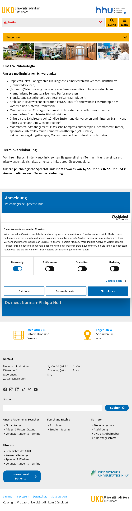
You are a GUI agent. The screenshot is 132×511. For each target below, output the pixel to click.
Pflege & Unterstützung (20, 429)
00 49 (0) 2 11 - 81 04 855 (63, 372)
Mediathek (35, 330)
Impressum (22, 496)
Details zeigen (114, 280)
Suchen (115, 408)
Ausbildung (101, 429)
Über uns (8, 445)
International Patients (20, 476)
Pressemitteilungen (18, 455)
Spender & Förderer (18, 459)
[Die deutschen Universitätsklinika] (110, 473)
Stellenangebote (104, 425)
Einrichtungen (14, 425)
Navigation (13, 37)
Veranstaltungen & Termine (23, 433)
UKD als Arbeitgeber (106, 433)
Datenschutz (40, 496)
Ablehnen (24, 291)
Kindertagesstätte (105, 437)
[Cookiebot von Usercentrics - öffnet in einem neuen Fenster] (114, 217)
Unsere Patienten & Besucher (21, 419)
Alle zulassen (107, 291)
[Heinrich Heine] (98, 10)
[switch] (49, 268)
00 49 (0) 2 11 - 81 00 (65, 366)
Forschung (56, 425)
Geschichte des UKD (18, 451)
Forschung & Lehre (58, 419)
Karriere (96, 419)
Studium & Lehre (60, 429)
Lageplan (102, 330)
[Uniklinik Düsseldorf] (21, 10)
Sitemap (7, 496)
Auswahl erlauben (66, 291)
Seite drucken (59, 496)
